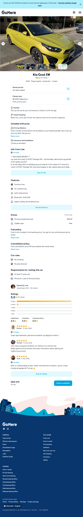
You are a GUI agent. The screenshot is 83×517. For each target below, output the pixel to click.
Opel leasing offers (9, 488)
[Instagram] (7, 429)
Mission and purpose (10, 441)
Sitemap (23, 502)
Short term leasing (9, 476)
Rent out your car (49, 451)
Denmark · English (13, 506)
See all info (41, 173)
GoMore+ (46, 447)
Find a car (46, 438)
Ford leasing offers (9, 485)
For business (47, 444)
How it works (47, 441)
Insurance (46, 457)
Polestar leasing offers (10, 491)
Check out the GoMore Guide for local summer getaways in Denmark (39, 4)
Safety (45, 460)
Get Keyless (47, 454)
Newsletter (6, 451)
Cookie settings (33, 502)
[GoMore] (9, 12)
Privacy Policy (13, 502)
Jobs (4, 454)
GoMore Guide (8, 457)
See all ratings (41, 374)
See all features (41, 207)
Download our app (9, 447)
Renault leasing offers (10, 479)
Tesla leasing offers (9, 482)
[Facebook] (4, 429)
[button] (80, 4)
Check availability (63, 383)
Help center (7, 438)
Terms (5, 502)
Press (4, 444)
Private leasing (8, 473)
